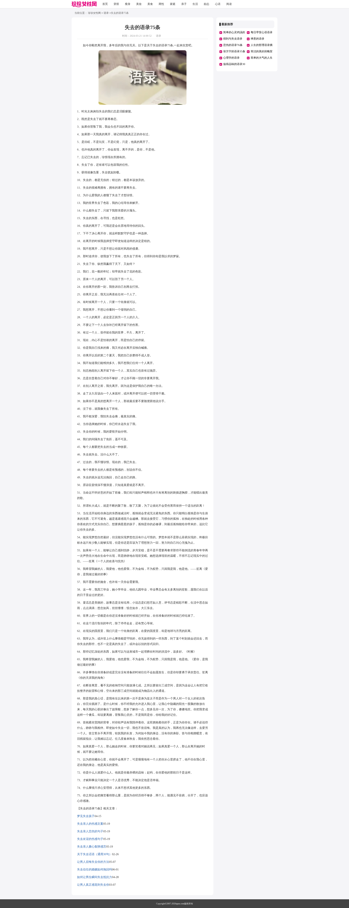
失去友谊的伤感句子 (90, 838)
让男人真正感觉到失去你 (93, 884)
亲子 (184, 4)
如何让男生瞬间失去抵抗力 (94, 877)
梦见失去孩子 (86, 816)
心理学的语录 (231, 57)
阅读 (229, 4)
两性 (161, 4)
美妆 (139, 4)
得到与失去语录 (232, 38)
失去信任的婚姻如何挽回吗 (94, 869)
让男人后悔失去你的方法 (93, 861)
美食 (150, 4)
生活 (195, 4)
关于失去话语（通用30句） (94, 854)
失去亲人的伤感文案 (90, 823)
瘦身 (127, 4)
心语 (217, 4)
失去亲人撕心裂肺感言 (91, 846)
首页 (105, 4)
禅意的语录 (257, 38)
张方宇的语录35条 (234, 51)
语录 (106, 13)
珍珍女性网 (94, 13)
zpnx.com (180, 903)
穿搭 (116, 4)
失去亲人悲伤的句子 (90, 831)
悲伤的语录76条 (232, 45)
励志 (206, 4)
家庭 (172, 4)
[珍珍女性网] (84, 4)
